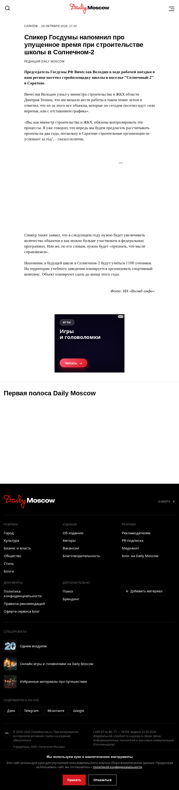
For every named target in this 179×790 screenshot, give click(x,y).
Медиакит (130, 548)
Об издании (73, 533)
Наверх (164, 501)
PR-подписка (132, 540)
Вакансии (71, 548)
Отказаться (102, 780)
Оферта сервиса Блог (22, 611)
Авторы (69, 540)
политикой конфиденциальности (117, 767)
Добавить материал (146, 591)
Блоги (9, 571)
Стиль (9, 563)
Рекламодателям (136, 533)
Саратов (31, 26)
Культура (11, 540)
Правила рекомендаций (24, 603)
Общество (12, 555)
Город (9, 533)
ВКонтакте (56, 710)
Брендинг (71, 599)
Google (78, 710)
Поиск (68, 591)
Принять (74, 780)
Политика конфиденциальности (23, 593)
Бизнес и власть (17, 548)
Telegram (31, 710)
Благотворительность (81, 555)
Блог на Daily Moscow (140, 555)
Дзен (11, 710)
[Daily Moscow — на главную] (29, 501)
